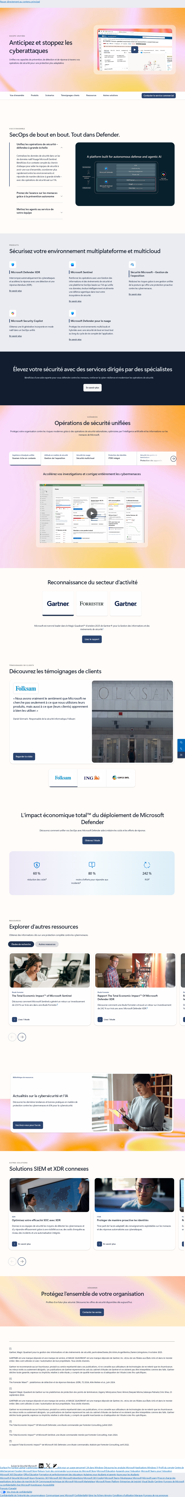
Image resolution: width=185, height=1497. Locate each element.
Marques (138, 1495)
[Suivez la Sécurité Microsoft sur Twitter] (48, 1465)
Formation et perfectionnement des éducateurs (61, 1474)
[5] (10, 1431)
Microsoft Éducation (106, 1470)
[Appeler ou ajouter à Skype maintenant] (180, 748)
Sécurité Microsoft (20, 1477)
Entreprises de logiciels (130, 1481)
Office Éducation (31, 1474)
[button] (134, 49)
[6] (10, 1440)
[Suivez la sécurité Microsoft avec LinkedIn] (41, 1465)
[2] (10, 1378)
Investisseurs (36, 1484)
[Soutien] (180, 754)
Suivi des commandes (55, 1470)
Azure (32, 1477)
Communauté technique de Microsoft (56, 1481)
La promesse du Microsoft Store (81, 1470)
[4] (10, 1421)
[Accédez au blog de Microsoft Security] (55, 1465)
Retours (41, 1470)
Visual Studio (148, 1481)
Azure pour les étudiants (127, 1474)
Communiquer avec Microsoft (60, 1495)
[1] (10, 1348)
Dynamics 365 (42, 1477)
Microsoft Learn (149, 1477)
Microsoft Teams (112, 1477)
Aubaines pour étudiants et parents (99, 1474)
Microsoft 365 (55, 1477)
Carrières (158, 1481)
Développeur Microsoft (131, 1477)
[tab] (25, 458)
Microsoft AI (5, 1477)
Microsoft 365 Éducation (11, 1474)
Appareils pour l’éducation (128, 1470)
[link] (17, 96)
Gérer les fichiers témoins (100, 1495)
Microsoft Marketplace (84, 1481)
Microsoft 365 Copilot (93, 1477)
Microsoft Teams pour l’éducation (156, 1470)
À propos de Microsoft (173, 1481)
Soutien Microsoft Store (26, 1470)
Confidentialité (81, 1495)
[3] (10, 1388)
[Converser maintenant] (180, 742)
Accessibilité (48, 1484)
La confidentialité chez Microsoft (15, 1484)
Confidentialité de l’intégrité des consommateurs (22, 1495)
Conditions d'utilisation (123, 1495)
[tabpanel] (92, 509)
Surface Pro (5, 1467)
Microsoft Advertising (73, 1477)
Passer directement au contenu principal (20, 1)
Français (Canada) (8, 1488)
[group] (92, 721)
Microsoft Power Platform (108, 1481)
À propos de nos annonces (155, 1495)
